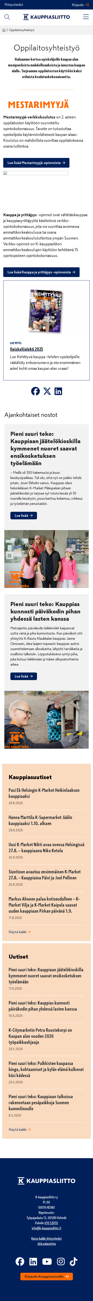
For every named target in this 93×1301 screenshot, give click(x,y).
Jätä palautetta (46, 1244)
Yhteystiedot (13, 5)
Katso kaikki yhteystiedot (46, 1238)
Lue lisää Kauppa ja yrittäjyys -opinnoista (39, 272)
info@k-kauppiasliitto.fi (46, 1228)
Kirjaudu (78, 5)
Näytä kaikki (17, 932)
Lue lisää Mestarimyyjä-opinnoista (34, 163)
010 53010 (51, 1223)
